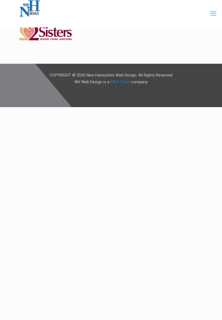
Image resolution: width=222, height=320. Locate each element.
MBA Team (120, 81)
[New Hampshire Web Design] (29, 8)
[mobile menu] (213, 13)
